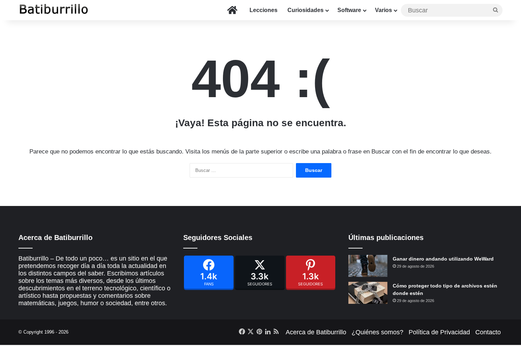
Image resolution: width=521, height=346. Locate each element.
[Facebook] (209, 273)
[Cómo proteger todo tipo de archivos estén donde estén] (367, 293)
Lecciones (264, 10)
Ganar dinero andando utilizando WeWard (443, 259)
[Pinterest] (311, 273)
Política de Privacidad (439, 332)
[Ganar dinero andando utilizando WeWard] (367, 266)
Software (349, 10)
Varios (383, 10)
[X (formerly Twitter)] (260, 273)
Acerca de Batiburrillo (316, 332)
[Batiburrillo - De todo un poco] (53, 10)
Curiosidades (305, 10)
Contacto (488, 332)
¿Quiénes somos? (377, 332)
